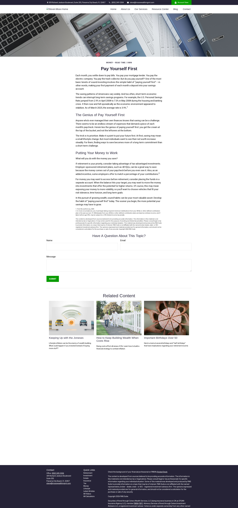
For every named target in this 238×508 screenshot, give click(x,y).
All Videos (87, 494)
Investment (87, 476)
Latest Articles (89, 491)
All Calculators (89, 496)
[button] (113, 9)
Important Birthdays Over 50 (160, 337)
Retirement (87, 473)
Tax (84, 483)
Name (49, 240)
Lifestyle (86, 489)
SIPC (141, 503)
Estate (86, 478)
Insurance (87, 481)
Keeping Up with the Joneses (66, 337)
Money (86, 486)
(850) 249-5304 (118, 2)
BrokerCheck (162, 472)
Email (123, 240)
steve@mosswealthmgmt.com (142, 2)
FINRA (136, 503)
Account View (183, 2)
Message (51, 256)
